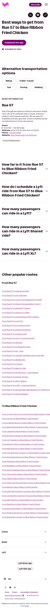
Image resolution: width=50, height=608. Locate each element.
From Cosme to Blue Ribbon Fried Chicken (20, 418)
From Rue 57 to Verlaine (12, 342)
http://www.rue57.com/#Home (24, 135)
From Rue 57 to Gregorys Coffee (16, 312)
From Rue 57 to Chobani (12, 364)
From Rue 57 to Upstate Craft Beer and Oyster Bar (23, 355)
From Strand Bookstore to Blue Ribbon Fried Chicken (25, 457)
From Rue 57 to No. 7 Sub (12, 351)
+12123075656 (15, 132)
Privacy (15, 592)
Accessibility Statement (29, 592)
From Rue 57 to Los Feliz (12, 321)
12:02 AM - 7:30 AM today (14, 128)
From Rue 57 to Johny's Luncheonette (18, 338)
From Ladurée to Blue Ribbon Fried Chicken (20, 431)
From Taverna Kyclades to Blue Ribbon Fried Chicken (24, 474)
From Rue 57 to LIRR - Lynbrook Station (19, 385)
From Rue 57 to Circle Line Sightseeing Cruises (22, 299)
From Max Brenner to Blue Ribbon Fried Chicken (22, 448)
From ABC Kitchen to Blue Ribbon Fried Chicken (22, 500)
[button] (46, 4)
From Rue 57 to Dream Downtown (16, 329)
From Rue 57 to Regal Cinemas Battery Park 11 (21, 304)
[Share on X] (30, 15)
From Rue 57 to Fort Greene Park (16, 325)
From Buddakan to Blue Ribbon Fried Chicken (21, 465)
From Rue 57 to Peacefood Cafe (15, 291)
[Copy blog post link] (45, 15)
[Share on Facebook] (38, 15)
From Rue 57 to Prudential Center (16, 347)
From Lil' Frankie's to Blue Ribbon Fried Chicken (22, 440)
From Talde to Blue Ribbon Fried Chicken (19, 478)
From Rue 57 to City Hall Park (14, 295)
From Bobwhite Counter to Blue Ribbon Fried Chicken (25, 517)
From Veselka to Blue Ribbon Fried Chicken (20, 461)
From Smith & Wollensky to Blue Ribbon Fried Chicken (25, 513)
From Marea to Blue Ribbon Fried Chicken (20, 487)
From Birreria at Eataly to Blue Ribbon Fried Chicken (24, 508)
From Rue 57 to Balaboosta (13, 359)
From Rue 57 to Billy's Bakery (14, 381)
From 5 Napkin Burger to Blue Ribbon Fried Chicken (24, 423)
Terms (7, 592)
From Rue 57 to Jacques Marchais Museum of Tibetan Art (26, 389)
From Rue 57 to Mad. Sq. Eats (14, 368)
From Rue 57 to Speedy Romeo (15, 377)
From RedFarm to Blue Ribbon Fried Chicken (21, 504)
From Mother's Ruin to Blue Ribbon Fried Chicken (23, 444)
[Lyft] (5, 4)
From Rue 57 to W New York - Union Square (20, 372)
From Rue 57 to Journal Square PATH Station (20, 317)
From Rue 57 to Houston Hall (14, 334)
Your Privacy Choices (13, 595)
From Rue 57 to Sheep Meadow (15, 394)
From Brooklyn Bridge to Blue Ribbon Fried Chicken (24, 435)
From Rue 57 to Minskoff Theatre (16, 308)
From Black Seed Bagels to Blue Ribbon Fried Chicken (25, 427)
